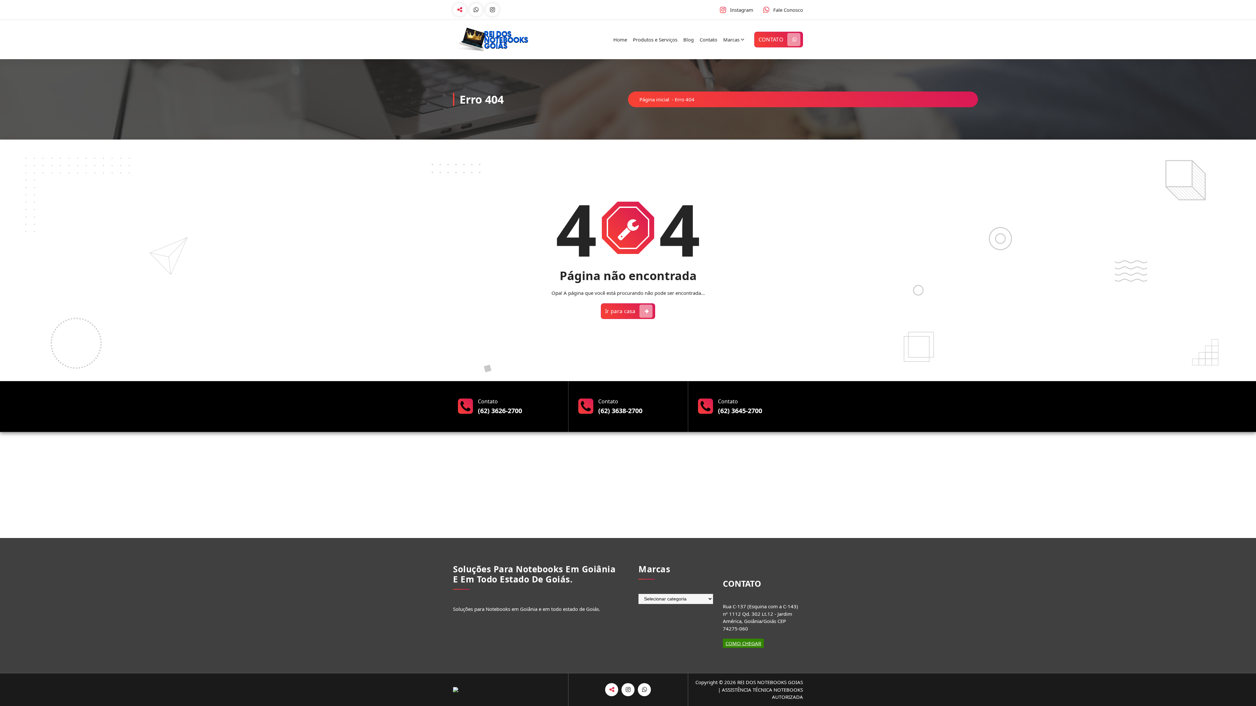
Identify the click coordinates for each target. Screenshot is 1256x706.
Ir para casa (620, 311)
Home (620, 39)
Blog (688, 39)
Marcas (731, 39)
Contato (708, 39)
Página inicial (654, 99)
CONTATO (771, 39)
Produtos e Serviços (655, 39)
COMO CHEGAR (743, 643)
